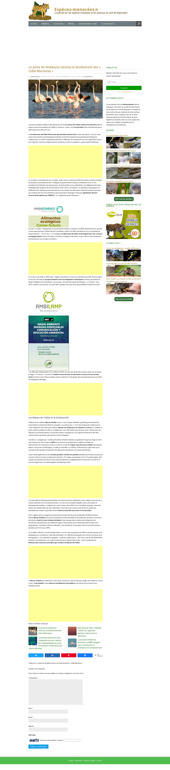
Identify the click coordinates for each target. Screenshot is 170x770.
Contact (99, 760)
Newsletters (79, 760)
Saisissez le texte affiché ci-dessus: (51, 740)
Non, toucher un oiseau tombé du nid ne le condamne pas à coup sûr (123, 280)
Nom (30, 708)
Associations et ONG (88, 24)
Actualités (58, 24)
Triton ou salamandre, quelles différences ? (123, 248)
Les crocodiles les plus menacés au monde (123, 166)
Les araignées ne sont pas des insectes (121, 263)
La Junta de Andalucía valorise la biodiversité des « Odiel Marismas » (50, 630)
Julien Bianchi (35, 76)
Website (31, 726)
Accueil (34, 24)
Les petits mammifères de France (119, 181)
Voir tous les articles (124, 299)
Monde (71, 24)
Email (30, 717)
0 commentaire (88, 76)
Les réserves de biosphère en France (121, 151)
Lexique (71, 760)
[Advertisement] (85, 44)
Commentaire (32, 678)
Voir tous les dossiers (124, 199)
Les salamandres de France (117, 135)
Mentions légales (89, 760)
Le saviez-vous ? (107, 24)
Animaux (45, 24)
